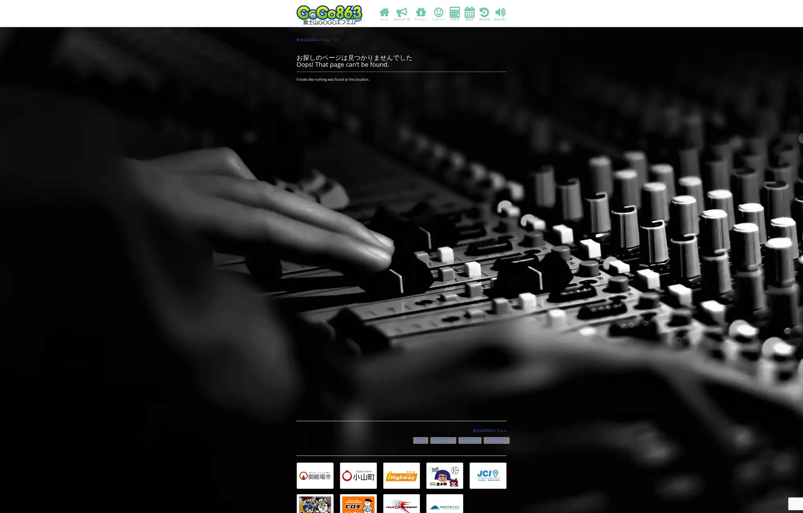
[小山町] (358, 475)
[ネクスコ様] (402, 475)
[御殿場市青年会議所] (488, 475)
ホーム (384, 19)
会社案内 (420, 440)
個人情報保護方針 (497, 440)
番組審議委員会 (469, 440)
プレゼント (421, 19)
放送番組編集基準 (443, 440)
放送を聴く (501, 19)
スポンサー (439, 19)
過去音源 (484, 19)
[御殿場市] (315, 476)
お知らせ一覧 (402, 19)
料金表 (455, 19)
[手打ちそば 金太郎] (445, 476)
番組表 (469, 19)
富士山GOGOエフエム (313, 39)
